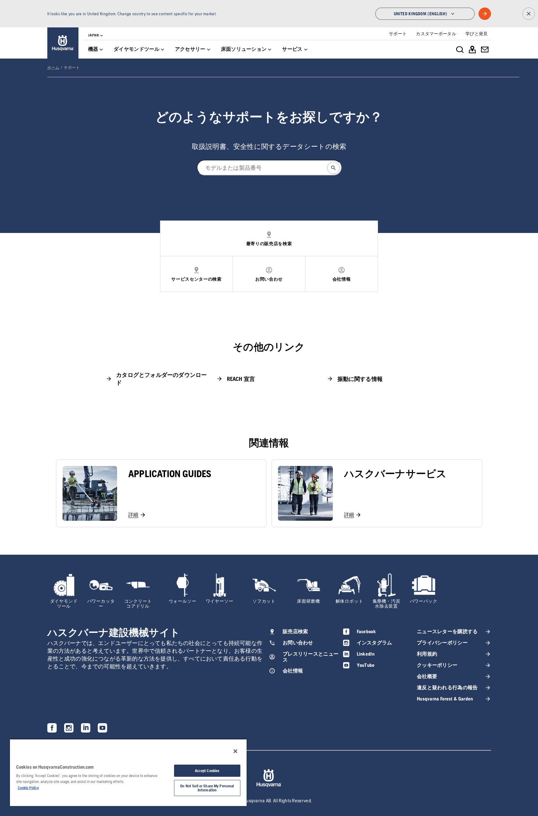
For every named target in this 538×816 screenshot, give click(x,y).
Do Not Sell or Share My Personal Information (207, 788)
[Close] (235, 751)
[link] (63, 43)
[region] (128, 772)
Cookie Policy (28, 787)
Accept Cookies (207, 770)
